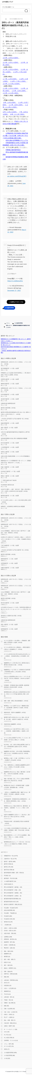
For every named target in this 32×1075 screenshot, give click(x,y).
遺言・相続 (7, 965)
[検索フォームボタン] (27, 11)
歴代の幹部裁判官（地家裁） (11, 893)
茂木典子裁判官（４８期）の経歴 (10, 399)
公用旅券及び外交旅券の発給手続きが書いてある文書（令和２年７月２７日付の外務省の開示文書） (15, 136)
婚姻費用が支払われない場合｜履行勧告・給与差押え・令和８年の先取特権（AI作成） (17, 772)
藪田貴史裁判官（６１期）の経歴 (10, 495)
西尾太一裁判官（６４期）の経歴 (10, 476)
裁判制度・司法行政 (9, 878)
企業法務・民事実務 (9, 980)
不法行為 (6, 994)
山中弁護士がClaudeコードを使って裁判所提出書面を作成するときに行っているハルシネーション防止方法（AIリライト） (16, 609)
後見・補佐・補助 (8, 959)
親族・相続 (7, 951)
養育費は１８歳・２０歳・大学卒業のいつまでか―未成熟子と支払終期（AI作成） (17, 759)
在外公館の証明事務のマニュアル (17, 140)
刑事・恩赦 (7, 971)
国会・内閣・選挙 (8, 1020)
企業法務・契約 (8, 997)
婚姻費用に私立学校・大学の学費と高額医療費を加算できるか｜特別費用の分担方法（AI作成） (17, 752)
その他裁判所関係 (9, 307)
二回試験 (6, 924)
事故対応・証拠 (8, 948)
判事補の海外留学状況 (13, 150)
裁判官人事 (7, 867)
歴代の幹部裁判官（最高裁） (11, 887)
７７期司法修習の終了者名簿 (8, 480)
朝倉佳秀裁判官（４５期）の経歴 (10, 423)
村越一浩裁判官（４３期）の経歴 (10, 467)
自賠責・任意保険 (8, 945)
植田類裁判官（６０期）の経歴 (9, 629)
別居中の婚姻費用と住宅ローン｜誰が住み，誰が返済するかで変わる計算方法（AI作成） (17, 815)
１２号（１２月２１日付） (15, 106)
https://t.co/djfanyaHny (15, 281)
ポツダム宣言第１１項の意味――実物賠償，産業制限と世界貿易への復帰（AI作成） (17, 641)
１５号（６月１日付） (19, 91)
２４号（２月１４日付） (11, 62)
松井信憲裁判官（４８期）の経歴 (10, 394)
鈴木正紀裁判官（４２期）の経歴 (10, 443)
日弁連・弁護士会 (8, 930)
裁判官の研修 (7, 864)
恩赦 (5, 977)
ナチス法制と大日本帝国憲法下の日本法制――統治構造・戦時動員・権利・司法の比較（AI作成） (17, 829)
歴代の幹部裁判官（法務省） (11, 895)
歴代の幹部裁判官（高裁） (11, 890)
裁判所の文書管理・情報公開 (11, 904)
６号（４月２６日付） (10, 112)
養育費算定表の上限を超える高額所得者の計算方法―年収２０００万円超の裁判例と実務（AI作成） (17, 694)
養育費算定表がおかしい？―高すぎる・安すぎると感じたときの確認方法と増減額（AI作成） (17, 842)
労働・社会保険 (8, 1008)
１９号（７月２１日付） (18, 81)
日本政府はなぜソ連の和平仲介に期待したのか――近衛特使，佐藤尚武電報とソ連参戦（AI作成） (16, 731)
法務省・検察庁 (8, 1026)
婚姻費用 (6, 953)
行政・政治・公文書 (9, 1012)
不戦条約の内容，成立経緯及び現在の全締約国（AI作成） (16, 822)
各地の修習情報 (8, 910)
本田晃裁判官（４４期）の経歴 (9, 563)
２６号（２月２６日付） (11, 58)
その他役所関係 (8, 1055)
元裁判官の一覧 (8, 858)
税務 (5, 1005)
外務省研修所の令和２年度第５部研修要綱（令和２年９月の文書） (15, 144)
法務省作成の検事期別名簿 (8, 403)
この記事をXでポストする (16, 302)
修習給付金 (7, 921)
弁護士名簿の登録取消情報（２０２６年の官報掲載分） (16, 456)
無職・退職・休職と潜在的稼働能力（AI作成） (16, 700)
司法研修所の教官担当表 (7, 485)
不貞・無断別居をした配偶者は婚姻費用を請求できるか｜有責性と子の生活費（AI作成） (17, 766)
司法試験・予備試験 (9, 913)
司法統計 (6, 875)
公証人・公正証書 (8, 988)
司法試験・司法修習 (9, 908)
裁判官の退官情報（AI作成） (8, 408)
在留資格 (6, 985)
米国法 (6, 1049)
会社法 (6, 982)
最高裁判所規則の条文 (10, 901)
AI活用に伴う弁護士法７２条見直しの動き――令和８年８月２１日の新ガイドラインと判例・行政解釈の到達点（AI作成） (16, 539)
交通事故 (6, 936)
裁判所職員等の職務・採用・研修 (13, 872)
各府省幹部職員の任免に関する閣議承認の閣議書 (14, 438)
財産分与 (6, 962)
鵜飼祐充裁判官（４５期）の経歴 (10, 383)
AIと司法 (6, 1034)
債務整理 (6, 991)
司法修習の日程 (8, 919)
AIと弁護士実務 (8, 1037)
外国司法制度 (7, 884)
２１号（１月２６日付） (11, 69)
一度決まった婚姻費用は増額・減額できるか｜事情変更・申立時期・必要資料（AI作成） (17, 793)
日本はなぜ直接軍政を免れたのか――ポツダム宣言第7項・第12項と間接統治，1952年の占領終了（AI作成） (17, 678)
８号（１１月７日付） (17, 114)
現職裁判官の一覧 (8, 855)
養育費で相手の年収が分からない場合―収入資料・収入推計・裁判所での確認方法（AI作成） (16, 718)
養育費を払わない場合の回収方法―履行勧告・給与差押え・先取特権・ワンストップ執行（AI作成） (17, 807)
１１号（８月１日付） (16, 105)
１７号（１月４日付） (10, 79)
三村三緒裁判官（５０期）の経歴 (10, 545)
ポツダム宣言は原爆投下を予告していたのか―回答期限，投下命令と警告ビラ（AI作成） (17, 738)
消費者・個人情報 (8, 1003)
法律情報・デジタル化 (10, 1040)
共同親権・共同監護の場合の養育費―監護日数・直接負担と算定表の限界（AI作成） (17, 686)
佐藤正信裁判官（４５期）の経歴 (10, 567)
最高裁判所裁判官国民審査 (11, 898)
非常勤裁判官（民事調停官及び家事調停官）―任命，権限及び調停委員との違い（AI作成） (17, 800)
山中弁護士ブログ (7, 2)
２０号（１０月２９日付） (12, 84)
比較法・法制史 (8, 1014)
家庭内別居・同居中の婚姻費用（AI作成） (15, 712)
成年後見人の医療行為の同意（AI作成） (11, 615)
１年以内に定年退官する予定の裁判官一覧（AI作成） (15, 418)
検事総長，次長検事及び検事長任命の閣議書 (13, 506)
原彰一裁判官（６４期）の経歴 (9, 427)
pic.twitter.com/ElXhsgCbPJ (16, 176)
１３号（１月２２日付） (11, 88)
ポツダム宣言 (7, 1046)
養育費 (6, 956)
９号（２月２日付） (10, 102)
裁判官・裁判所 (8, 861)
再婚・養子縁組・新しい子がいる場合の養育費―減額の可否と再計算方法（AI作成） (17, 779)
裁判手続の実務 (8, 869)
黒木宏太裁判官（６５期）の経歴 (10, 603)
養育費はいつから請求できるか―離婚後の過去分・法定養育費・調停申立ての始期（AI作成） (16, 706)
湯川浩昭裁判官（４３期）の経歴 (10, 368)
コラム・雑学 (7, 1044)
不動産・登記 (7, 1000)
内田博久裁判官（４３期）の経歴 (10, 379)
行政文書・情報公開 (9, 1023)
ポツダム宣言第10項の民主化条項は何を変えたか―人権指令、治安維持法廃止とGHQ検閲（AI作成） (17, 656)
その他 (6, 1058)
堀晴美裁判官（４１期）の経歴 (9, 559)
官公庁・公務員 (8, 1017)
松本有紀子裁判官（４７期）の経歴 (10, 471)
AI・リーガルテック (9, 1029)
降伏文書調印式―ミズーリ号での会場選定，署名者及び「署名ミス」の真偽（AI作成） (17, 836)
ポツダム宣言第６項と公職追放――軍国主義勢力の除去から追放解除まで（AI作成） (17, 648)
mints (5, 1031)
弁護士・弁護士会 (8, 928)
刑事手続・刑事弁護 (9, 974)
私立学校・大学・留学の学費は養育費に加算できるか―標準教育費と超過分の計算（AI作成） (17, 745)
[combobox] (14, 10)
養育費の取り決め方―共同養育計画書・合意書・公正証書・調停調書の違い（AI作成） (17, 786)
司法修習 (6, 916)
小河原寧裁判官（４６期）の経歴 (10, 447)
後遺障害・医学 (8, 942)
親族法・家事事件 (8, 968)
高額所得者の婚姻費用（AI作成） (13, 724)
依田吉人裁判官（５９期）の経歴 (10, 451)
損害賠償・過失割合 (9, 939)
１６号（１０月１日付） (11, 93)
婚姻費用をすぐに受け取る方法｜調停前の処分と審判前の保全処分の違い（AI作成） (17, 664)
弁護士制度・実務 (8, 933)
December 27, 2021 (14, 290)
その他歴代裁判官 (8, 881)
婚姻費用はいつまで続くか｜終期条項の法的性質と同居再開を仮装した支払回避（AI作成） (17, 670)
